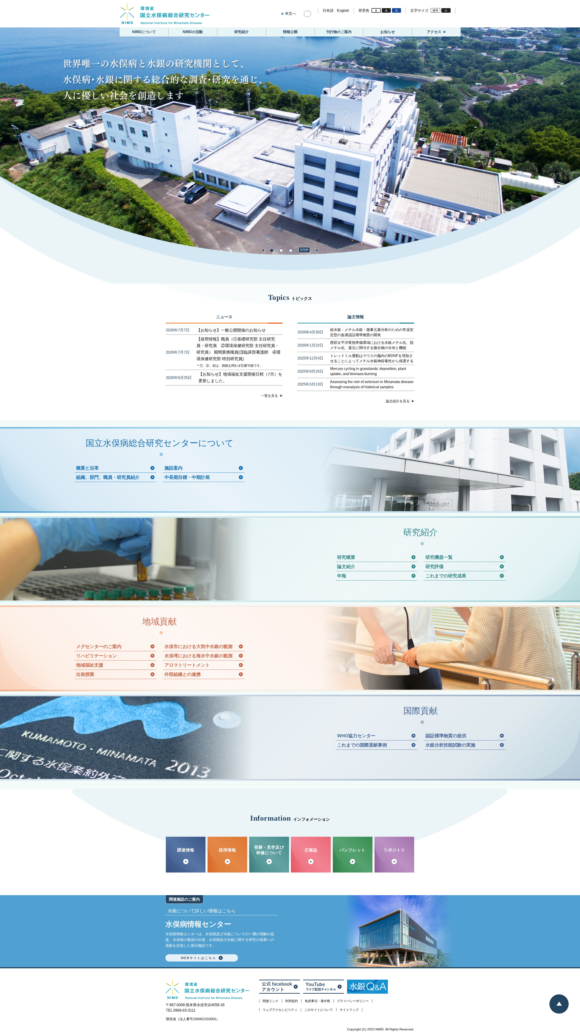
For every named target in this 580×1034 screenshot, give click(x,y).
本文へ (290, 13)
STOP (304, 250)
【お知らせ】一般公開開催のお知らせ (231, 330)
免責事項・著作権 (317, 1001)
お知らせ (387, 32)
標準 (435, 10)
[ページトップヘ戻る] (559, 1004)
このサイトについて (318, 1009)
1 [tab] (271, 250)
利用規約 (291, 1001)
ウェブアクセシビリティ (280, 1009)
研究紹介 (241, 32)
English (343, 10)
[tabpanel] (290, 141)
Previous (262, 251)
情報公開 (290, 32)
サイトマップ (349, 1009)
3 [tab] (290, 250)
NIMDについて (144, 32)
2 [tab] (281, 250)
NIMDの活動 (193, 32)
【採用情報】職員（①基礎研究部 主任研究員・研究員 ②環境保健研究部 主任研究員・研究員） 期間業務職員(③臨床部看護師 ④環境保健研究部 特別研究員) (238, 352)
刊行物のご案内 (339, 32)
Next (317, 251)
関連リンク (270, 1001)
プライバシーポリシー (353, 1001)
